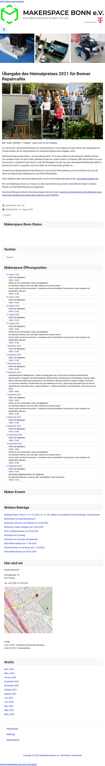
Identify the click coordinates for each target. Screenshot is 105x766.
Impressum (12, 728)
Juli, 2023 (8, 698)
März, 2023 (9, 714)
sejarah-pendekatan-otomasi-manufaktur (18, 764)
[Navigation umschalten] (4, 30)
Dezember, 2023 (11, 681)
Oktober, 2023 (10, 690)
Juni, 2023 (9, 702)
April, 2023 (9, 710)
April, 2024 (9, 669)
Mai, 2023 (8, 706)
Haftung (11, 734)
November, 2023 (11, 685)
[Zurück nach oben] (100, 761)
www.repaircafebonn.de (87, 179)
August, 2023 (10, 694)
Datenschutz (13, 740)
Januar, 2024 (10, 677)
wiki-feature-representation (12, 1)
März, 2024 (9, 673)
